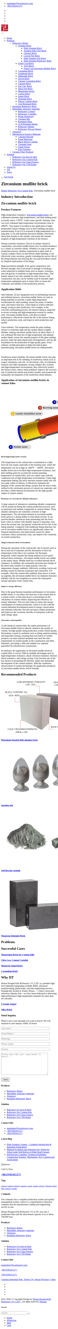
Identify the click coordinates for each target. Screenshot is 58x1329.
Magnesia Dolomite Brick (13, 936)
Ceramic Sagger (8, 1004)
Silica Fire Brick (25, 89)
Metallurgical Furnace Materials (26, 134)
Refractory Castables (27, 114)
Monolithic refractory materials (26, 109)
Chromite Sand (24, 144)
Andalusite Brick (25, 73)
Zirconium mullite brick (37, 215)
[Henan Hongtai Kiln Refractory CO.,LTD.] (4, 30)
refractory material (7, 1186)
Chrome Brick (24, 83)
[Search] (29, 1313)
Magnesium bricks (26, 91)
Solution (10, 154)
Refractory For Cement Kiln (24, 159)
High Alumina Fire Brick (35, 58)
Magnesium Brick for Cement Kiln (17, 954)
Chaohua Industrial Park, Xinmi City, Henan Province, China (28, 1279)
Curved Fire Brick (32, 56)
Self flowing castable (10, 870)
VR (8, 169)
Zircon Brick (23, 78)
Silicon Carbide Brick (27, 101)
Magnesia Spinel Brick (12, 966)
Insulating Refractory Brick (24, 106)
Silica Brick (6, 1009)
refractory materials (20, 1186)
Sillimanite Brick (25, 76)
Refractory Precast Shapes (29, 129)
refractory (42, 1186)
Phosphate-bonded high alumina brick (19, 740)
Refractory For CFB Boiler (24, 164)
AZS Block (29, 66)
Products (10, 40)
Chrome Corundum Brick (29, 81)
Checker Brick (30, 53)
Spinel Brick (23, 96)
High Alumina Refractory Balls (37, 61)
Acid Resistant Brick (27, 104)
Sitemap (43, 1301)
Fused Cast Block (26, 63)
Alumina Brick (24, 46)
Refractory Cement (26, 111)
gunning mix (7, 805)
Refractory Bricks (20, 43)
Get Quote (8, 177)
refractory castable (11, 1189)
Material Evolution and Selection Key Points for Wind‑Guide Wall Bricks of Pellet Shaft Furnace (28, 1150)
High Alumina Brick (33, 48)
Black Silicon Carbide (28, 142)
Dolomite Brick (25, 99)
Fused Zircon (24, 147)
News (9, 172)
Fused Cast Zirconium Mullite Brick (40, 68)
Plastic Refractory (26, 116)
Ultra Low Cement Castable (14, 960)
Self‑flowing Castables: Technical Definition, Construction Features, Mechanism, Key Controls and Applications (30, 1157)
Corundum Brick (25, 71)
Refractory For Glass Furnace (25, 162)
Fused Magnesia (25, 139)
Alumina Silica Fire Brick (35, 51)
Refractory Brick (51, 1186)
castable (35, 1186)
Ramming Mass (25, 121)
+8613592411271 (15, 6)
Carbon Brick (24, 94)
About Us (11, 167)
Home (9, 38)
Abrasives (16, 132)
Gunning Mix (24, 119)
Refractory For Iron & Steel (24, 157)
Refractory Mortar (26, 126)
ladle (2, 1189)
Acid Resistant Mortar (28, 124)
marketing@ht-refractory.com (20, 3)
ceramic (29, 1186)
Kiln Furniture (24, 149)
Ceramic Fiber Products (22, 152)
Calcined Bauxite (25, 137)
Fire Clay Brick (25, 86)
